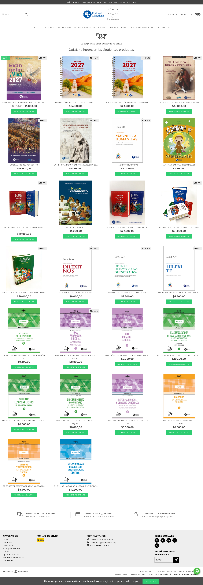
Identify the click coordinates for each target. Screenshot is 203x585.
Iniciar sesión (186, 15)
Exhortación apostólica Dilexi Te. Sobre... (179, 293)
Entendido (151, 581)
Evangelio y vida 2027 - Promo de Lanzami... (24, 102)
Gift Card (48, 27)
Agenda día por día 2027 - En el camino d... (75, 102)
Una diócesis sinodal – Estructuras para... (127, 355)
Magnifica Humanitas (127, 165)
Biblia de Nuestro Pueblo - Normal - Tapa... (24, 293)
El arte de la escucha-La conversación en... (24, 356)
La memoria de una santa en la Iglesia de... (76, 165)
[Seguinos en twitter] (157, 545)
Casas (101, 27)
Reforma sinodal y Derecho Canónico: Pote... (127, 422)
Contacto (164, 27)
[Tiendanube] (16, 572)
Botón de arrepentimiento (187, 574)
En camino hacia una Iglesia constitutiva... (76, 486)
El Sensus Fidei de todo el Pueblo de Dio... (179, 355)
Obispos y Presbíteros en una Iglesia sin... (24, 486)
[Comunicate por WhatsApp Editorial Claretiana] (196, 571)
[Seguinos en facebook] (162, 540)
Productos (64, 27)
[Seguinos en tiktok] (174, 540)
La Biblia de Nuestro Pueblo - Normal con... (24, 228)
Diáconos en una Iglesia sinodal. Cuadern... (179, 422)
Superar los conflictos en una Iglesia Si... (24, 420)
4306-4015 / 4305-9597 (102, 539)
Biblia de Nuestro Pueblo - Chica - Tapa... (179, 227)
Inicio (36, 27)
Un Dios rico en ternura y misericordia (179, 102)
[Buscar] (26, 14)
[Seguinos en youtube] (168, 540)
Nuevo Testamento (75, 227)
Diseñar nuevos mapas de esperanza (127, 293)
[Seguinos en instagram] (157, 540)
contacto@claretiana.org (103, 542)
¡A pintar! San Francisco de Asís (179, 165)
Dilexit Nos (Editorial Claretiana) (75, 293)
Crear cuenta (172, 15)
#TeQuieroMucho (84, 27)
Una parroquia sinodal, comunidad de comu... (75, 356)
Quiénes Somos (117, 27)
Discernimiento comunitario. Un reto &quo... (75, 422)
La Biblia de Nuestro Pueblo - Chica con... (127, 227)
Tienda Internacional (142, 27)
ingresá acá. (165, 574)
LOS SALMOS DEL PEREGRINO (24, 165)
